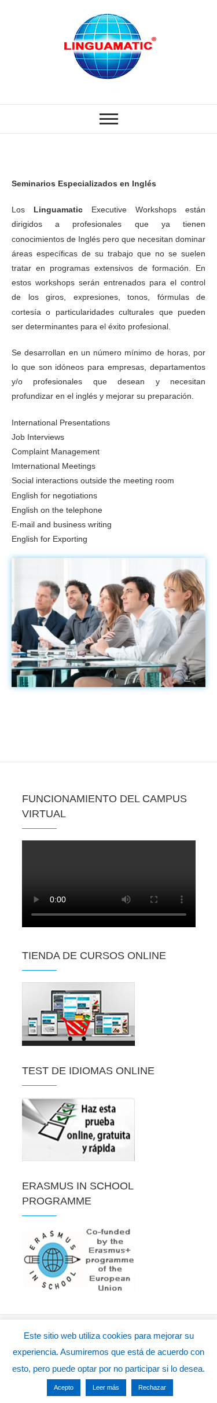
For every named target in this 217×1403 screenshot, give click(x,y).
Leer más (106, 1387)
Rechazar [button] (152, 1387)
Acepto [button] (63, 1387)
